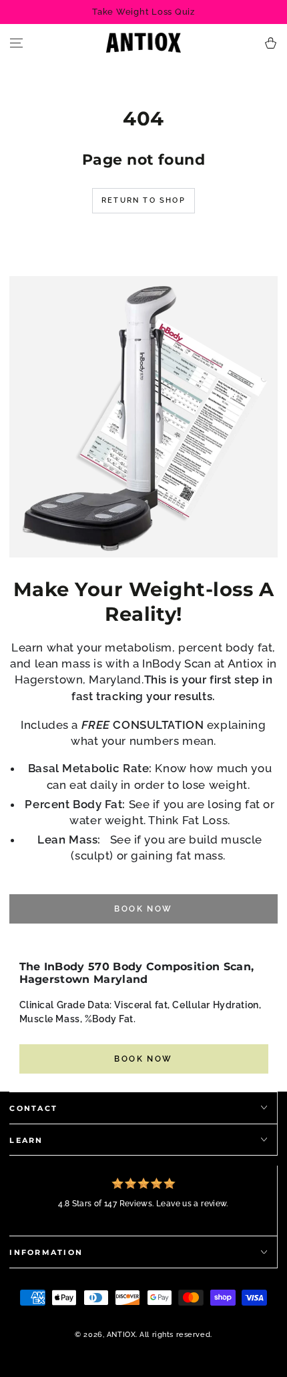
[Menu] (16, 42)
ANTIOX (121, 1334)
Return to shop (143, 200)
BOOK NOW (143, 1059)
